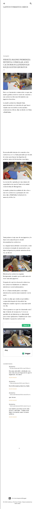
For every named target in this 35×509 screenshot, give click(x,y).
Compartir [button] (6, 56)
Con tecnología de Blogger (19, 498)
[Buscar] (31, 3)
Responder (13, 377)
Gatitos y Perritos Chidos (15, 7)
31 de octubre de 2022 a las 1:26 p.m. (20, 383)
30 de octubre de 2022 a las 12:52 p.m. (20, 368)
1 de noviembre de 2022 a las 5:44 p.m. (20, 406)
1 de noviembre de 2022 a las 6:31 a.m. (20, 394)
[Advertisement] (17, 32)
